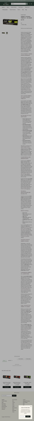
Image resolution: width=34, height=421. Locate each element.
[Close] (31, 407)
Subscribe (27, 416)
